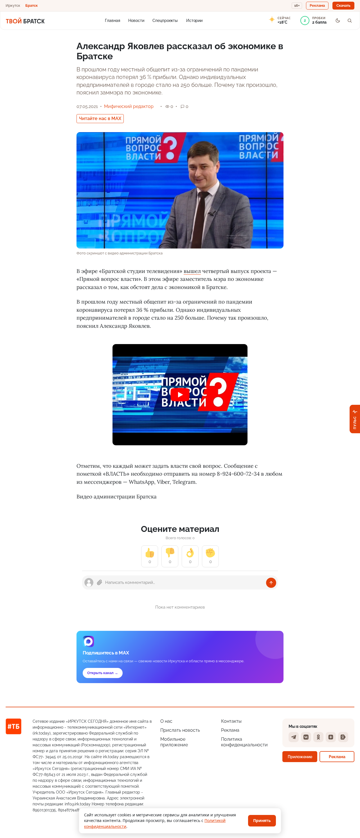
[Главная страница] (25, 21)
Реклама (230, 730)
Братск (31, 5)
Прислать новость (180, 730)
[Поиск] (349, 20)
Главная (112, 20)
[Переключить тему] (337, 20)
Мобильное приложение (174, 742)
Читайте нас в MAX (100, 118)
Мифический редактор (129, 106)
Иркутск (13, 5)
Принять (262, 820)
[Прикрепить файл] (99, 582)
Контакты (231, 721)
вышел (192, 271)
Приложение (300, 756)
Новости (136, 20)
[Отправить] (271, 583)
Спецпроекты (165, 20)
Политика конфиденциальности (244, 742)
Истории (194, 20)
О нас (166, 721)
